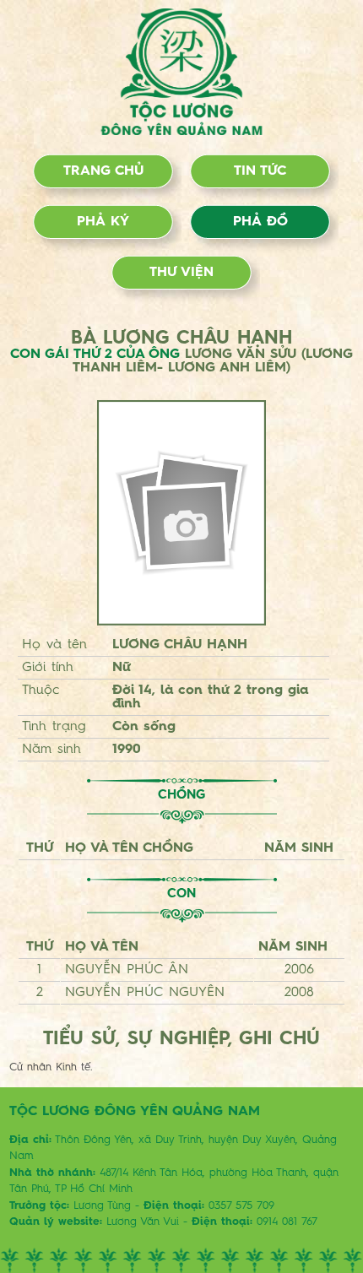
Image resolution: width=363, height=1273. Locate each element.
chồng (181, 795)
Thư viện (181, 272)
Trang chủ (103, 171)
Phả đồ (260, 222)
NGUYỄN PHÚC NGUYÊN (145, 992)
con (181, 894)
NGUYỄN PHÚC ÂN (126, 970)
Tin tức (260, 171)
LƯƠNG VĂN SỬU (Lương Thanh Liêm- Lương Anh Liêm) (213, 361)
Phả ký (103, 222)
